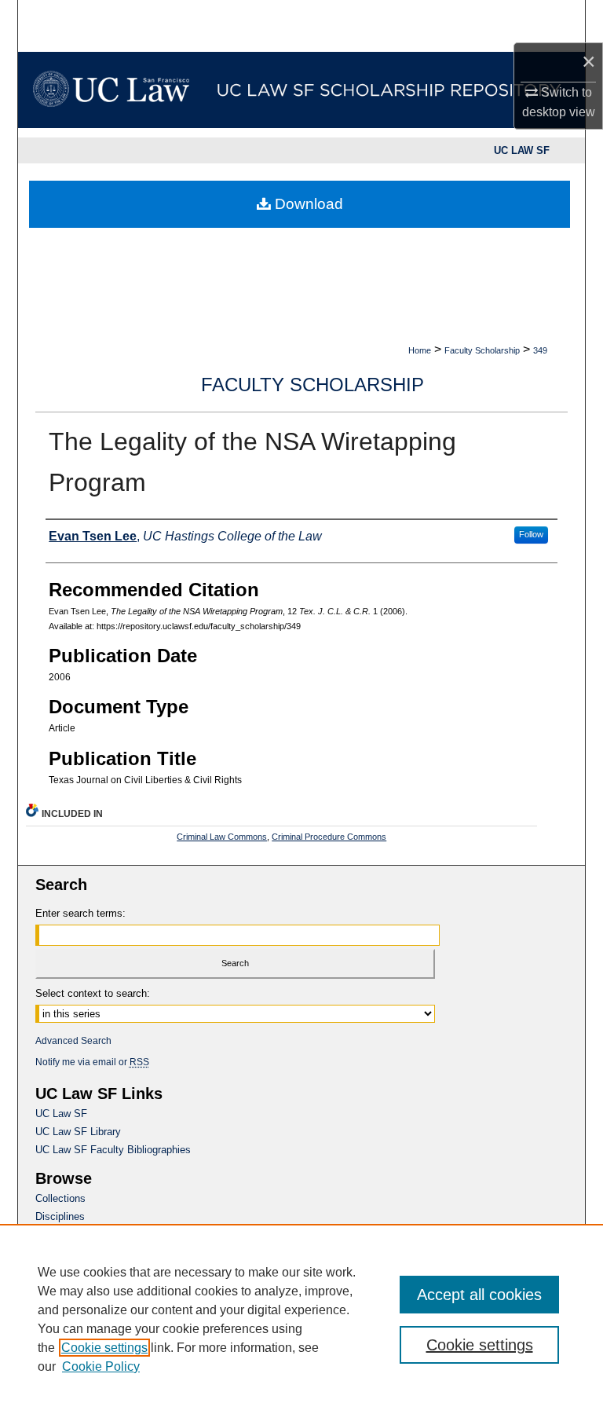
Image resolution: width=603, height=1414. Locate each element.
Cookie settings (104, 1347)
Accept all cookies (479, 1294)
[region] (301, 1319)
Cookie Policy (101, 1366)
